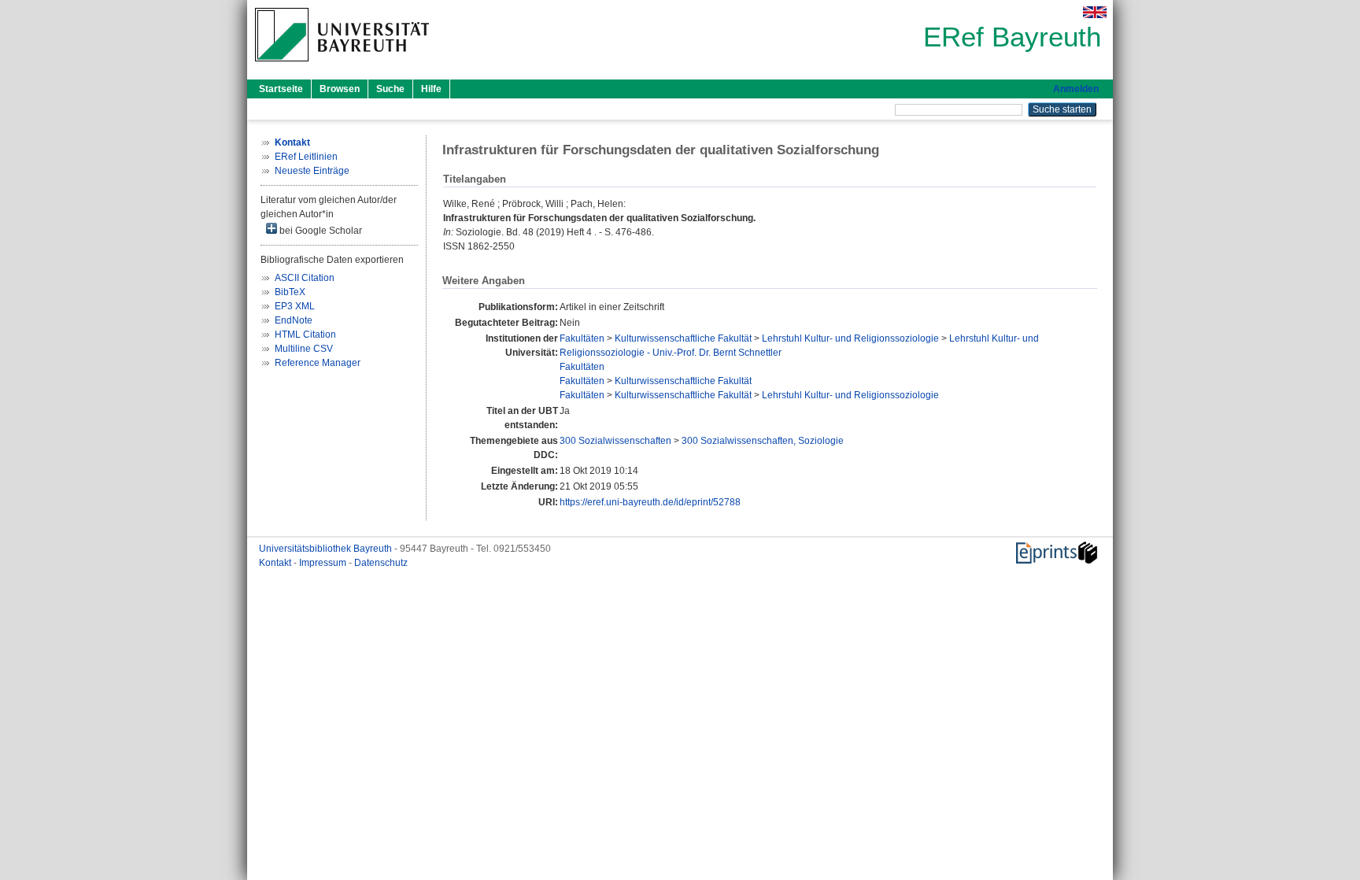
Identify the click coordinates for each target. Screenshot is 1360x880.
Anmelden (1076, 88)
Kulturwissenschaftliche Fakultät (683, 338)
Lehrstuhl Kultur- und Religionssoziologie (850, 338)
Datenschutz (381, 562)
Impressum (324, 562)
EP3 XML (295, 306)
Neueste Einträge (312, 170)
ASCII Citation (304, 277)
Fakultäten (582, 338)
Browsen (340, 88)
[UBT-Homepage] (342, 66)
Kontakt (276, 562)
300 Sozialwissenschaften (615, 440)
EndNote (293, 320)
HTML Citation (305, 334)
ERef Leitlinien (306, 156)
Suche (390, 88)
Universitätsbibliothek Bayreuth (326, 548)
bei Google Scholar (319, 230)
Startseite (281, 88)
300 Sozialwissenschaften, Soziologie (763, 440)
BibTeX (290, 292)
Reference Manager (317, 362)
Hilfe (431, 88)
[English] (1095, 12)
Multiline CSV (304, 348)
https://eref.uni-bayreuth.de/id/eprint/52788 (650, 502)
